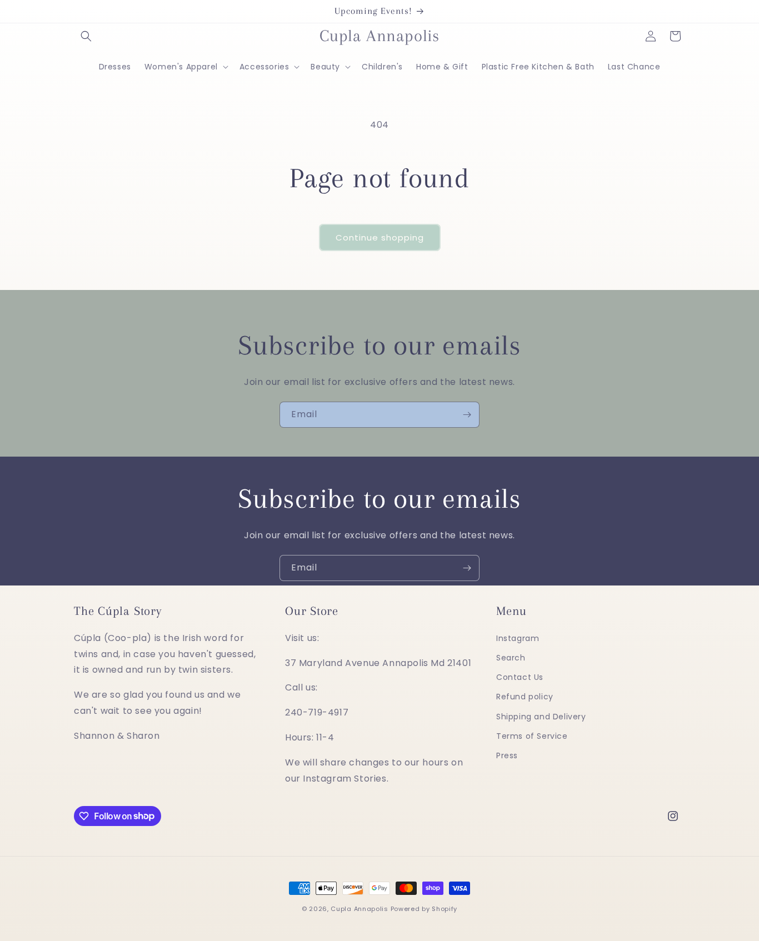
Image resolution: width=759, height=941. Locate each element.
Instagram (517, 638)
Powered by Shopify (424, 908)
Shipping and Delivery (541, 716)
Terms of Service (532, 736)
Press (507, 755)
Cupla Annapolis (359, 908)
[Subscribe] (467, 415)
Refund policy (524, 697)
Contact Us (519, 677)
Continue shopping (380, 237)
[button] (86, 36)
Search (511, 657)
